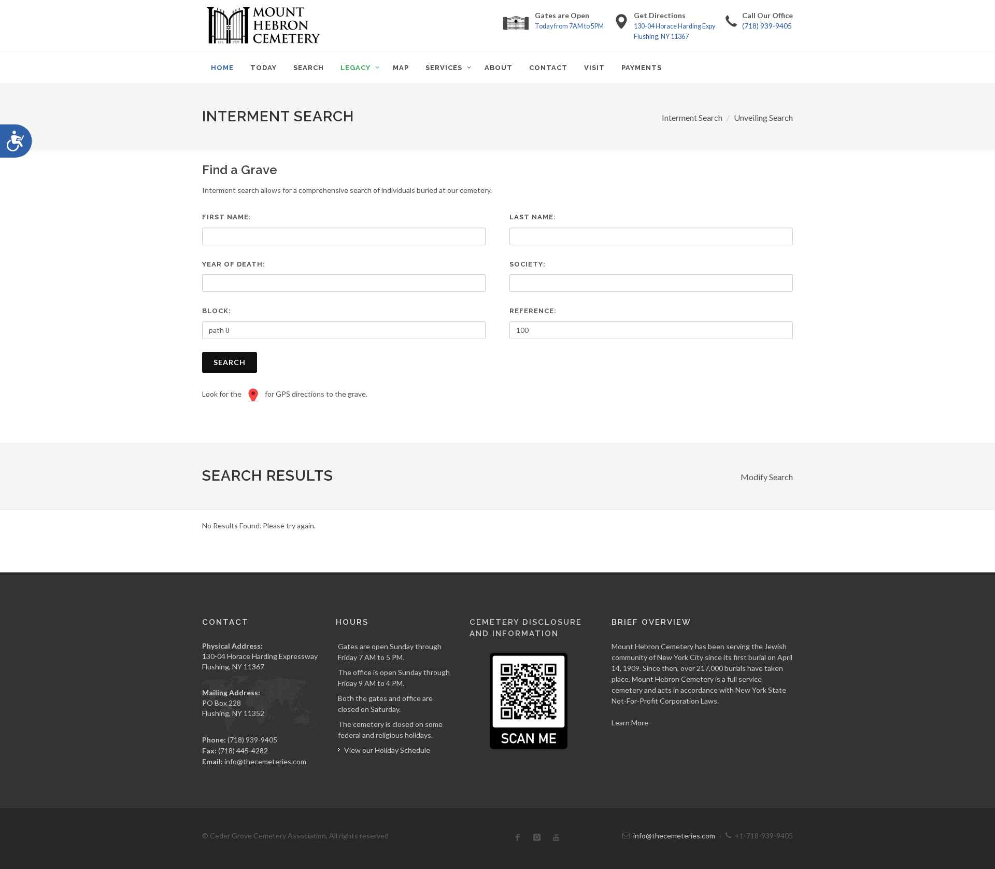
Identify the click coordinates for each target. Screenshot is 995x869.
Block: (216, 311)
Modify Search (767, 477)
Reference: (533, 311)
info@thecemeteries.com (265, 761)
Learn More (630, 722)
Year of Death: (233, 264)
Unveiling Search (763, 117)
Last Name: (532, 217)
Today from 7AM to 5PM (569, 26)
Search (230, 362)
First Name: (226, 217)
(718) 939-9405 (767, 25)
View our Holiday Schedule (387, 750)
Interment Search (692, 117)
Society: (527, 264)
